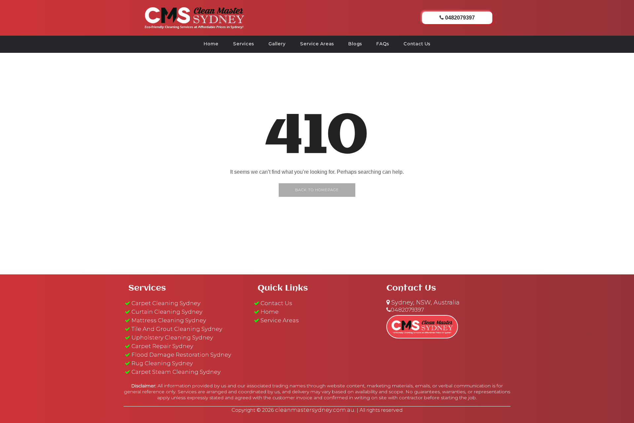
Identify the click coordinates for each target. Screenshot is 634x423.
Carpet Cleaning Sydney (165, 303)
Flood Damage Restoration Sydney (181, 354)
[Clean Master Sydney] (194, 17)
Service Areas (317, 43)
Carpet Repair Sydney (162, 346)
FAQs (382, 43)
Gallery (277, 43)
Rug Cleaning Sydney (162, 363)
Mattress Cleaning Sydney (168, 320)
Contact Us (417, 43)
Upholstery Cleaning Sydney (172, 337)
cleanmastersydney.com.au (314, 409)
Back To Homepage (317, 190)
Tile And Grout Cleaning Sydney (176, 329)
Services (243, 43)
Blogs (355, 43)
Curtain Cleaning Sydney (166, 311)
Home (211, 43)
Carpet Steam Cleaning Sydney (176, 372)
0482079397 (407, 309)
